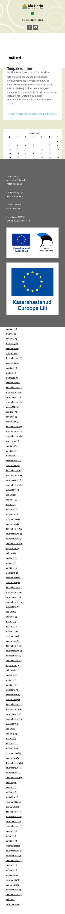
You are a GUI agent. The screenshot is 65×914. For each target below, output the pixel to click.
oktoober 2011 (12, 890)
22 (50, 153)
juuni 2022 (10, 368)
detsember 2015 (13, 704)
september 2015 (13, 719)
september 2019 (13, 485)
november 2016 (12, 651)
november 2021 (12, 392)
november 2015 (12, 709)
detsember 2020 (13, 427)
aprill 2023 (10, 339)
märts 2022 (10, 378)
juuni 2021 (10, 412)
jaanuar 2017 (11, 641)
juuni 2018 (10, 558)
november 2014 (12, 768)
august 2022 (11, 363)
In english (38, 20)
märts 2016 (10, 690)
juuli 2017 (10, 612)
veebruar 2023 (12, 349)
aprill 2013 (10, 841)
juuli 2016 (10, 670)
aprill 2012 (10, 870)
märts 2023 (10, 344)
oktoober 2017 (12, 597)
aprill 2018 (10, 568)
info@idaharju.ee (14, 192)
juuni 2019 (10, 500)
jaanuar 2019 (11, 524)
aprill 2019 (10, 509)
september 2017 (13, 602)
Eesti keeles (27, 20)
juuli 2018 (10, 553)
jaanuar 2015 (11, 758)
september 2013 (13, 826)
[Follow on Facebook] (29, 27)
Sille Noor (16, 72)
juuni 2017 (10, 617)
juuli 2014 (10, 782)
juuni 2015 (10, 734)
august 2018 (11, 548)
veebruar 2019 (12, 519)
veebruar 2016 (12, 695)
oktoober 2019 (12, 480)
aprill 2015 (10, 743)
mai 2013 (9, 836)
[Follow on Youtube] (35, 27)
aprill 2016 (10, 685)
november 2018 (12, 534)
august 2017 (11, 607)
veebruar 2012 (12, 880)
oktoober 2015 (12, 714)
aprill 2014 (10, 792)
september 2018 (13, 544)
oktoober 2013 (12, 821)
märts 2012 (10, 875)
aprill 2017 (10, 626)
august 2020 (11, 441)
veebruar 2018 (12, 578)
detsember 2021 (13, 387)
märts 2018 (10, 573)
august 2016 (11, 665)
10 (10, 149)
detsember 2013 (13, 812)
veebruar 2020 (12, 461)
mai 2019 (10, 504)
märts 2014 (10, 797)
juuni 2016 (10, 675)
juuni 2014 (10, 787)
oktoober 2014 (12, 773)
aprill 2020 (10, 451)
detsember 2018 (13, 529)
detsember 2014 (13, 763)
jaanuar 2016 (11, 700)
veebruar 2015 (12, 753)
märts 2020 (10, 456)
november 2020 (12, 431)
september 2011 (13, 895)
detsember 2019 (13, 470)
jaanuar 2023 (11, 353)
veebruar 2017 (12, 636)
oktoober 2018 (12, 539)
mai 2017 (9, 622)
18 (18, 153)
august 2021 (11, 407)
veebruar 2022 (12, 383)
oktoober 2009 (12, 904)
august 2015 (11, 724)
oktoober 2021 (12, 397)
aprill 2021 (10, 417)
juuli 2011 (10, 899)
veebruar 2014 (12, 802)
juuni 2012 (10, 865)
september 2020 (13, 436)
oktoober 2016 (12, 656)
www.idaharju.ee (14, 196)
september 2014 (13, 778)
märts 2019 (10, 514)
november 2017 (12, 592)
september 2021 (13, 402)
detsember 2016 (13, 646)
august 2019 (11, 490)
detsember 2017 (13, 587)
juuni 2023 (10, 329)
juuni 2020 (10, 446)
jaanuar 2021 (11, 422)
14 (42, 149)
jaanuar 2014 (11, 807)
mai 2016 (10, 680)
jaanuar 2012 (11, 885)
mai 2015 (9, 739)
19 (25, 153)
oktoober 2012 (12, 856)
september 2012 (13, 861)
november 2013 (12, 817)
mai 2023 (9, 334)
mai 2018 (10, 563)
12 (25, 149)
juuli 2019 (10, 495)
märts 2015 (10, 748)
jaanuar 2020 (11, 466)
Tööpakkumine (19, 69)
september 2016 (13, 661)
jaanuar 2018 (11, 583)
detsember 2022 (13, 358)
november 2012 (12, 851)
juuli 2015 (10, 729)
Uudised (45, 72)
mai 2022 (9, 373)
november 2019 (12, 475)
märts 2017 (10, 631)
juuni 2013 (10, 831)
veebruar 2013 (12, 846)
